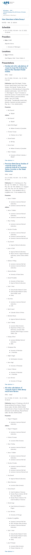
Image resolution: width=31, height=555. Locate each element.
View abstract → (9, 160)
